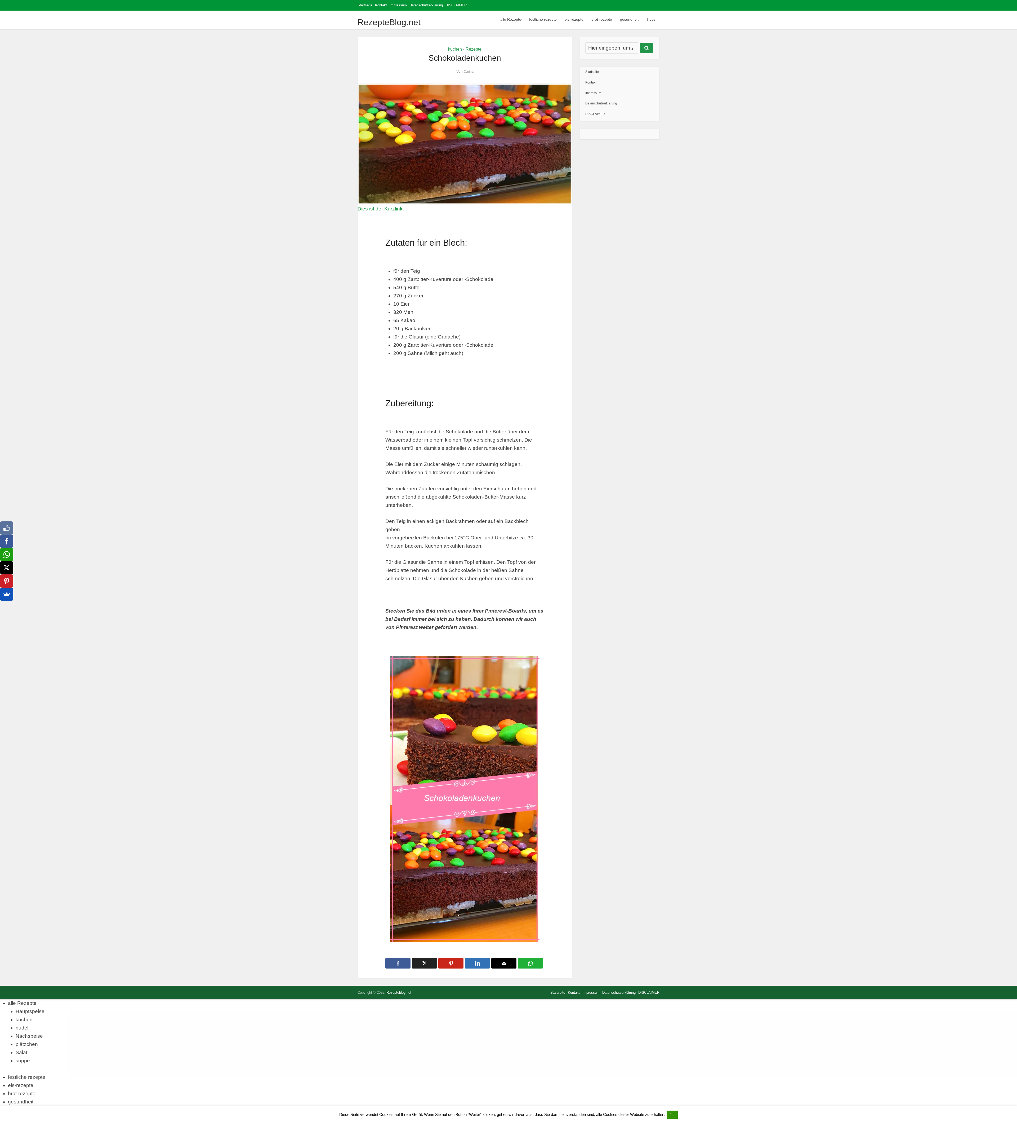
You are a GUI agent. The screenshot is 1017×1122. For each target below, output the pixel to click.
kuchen (455, 49)
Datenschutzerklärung (426, 5)
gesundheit (629, 19)
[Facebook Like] (6, 528)
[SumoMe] (6, 594)
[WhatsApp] (6, 554)
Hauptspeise (30, 1011)
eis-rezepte (574, 19)
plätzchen (27, 1044)
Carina (469, 71)
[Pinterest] (6, 581)
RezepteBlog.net (389, 22)
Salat (21, 1052)
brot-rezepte (601, 19)
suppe (23, 1060)
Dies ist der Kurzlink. (381, 209)
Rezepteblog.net (398, 993)
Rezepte (473, 49)
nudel (22, 1028)
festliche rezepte (543, 19)
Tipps (650, 19)
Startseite (365, 5)
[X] (6, 567)
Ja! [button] (672, 1115)
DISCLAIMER (456, 5)
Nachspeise (29, 1036)
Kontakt (381, 5)
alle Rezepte (510, 19)
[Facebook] (6, 541)
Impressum (398, 5)
